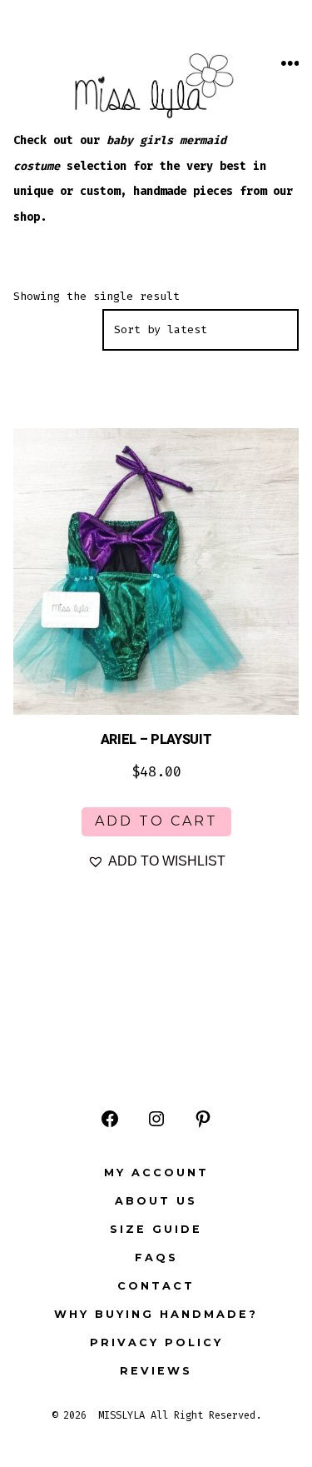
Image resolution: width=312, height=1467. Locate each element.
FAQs (156, 1257)
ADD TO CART (156, 821)
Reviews (156, 1371)
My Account (156, 1172)
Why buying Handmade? (156, 1314)
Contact (156, 1286)
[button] (156, 861)
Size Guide (156, 1229)
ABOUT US (156, 1201)
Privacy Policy (156, 1342)
